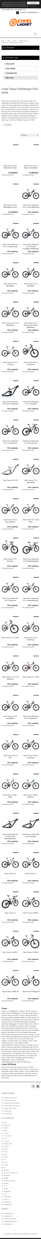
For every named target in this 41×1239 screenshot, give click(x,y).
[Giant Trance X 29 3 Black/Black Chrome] (10, 194)
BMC (5, 1130)
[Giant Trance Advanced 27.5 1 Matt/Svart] (10, 587)
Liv (5, 1167)
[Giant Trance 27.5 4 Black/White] (30, 469)
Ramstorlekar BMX (10, 1108)
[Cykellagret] (20, 22)
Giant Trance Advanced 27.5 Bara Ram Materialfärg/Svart (10, 836)
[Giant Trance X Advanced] (30, 980)
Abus (5, 1123)
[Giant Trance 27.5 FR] (10, 469)
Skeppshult (7, 1191)
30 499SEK (13, 212)
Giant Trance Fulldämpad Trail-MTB (12, 42)
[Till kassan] (17, 12)
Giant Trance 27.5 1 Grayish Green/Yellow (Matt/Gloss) (31, 325)
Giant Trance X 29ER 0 (30, 952)
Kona (5, 1162)
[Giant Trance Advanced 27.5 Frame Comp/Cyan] (10, 391)
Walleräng (7, 1202)
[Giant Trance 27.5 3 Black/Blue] (30, 273)
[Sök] (38, 9)
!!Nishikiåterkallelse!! (10, 1221)
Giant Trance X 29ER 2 (30, 913)
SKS (5, 1194)
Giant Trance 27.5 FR (10, 480)
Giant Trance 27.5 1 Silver (10, 637)
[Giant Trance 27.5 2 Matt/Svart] (30, 626)
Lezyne (6, 1165)
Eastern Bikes (8, 1144)
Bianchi (6, 1128)
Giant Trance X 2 (30, 873)
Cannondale (7, 1136)
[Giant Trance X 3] (10, 862)
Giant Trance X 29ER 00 (10, 991)
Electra (6, 1149)
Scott (5, 1186)
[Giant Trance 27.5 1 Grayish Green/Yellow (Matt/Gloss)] (30, 312)
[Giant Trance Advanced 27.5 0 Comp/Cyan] (30, 430)
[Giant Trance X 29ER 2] (30, 902)
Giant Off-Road (23, 41)
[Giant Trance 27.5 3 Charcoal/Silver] (10, 509)
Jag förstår (33, 2)
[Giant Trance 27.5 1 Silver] (10, 626)
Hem (3, 41)
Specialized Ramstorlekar (11, 1103)
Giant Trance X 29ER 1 (10, 952)
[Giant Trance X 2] (30, 862)
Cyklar (9, 41)
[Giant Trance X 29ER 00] (10, 980)
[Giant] (16, 144)
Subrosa (6, 1199)
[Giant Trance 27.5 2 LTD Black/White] (10, 312)
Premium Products (9, 1181)
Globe (5, 1157)
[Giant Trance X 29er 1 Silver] (10, 784)
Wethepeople (8, 1204)
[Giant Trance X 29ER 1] (10, 941)
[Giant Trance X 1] (10, 902)
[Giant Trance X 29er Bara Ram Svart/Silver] (30, 823)
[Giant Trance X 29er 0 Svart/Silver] (30, 745)
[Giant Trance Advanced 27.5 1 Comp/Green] (10, 430)
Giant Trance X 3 (10, 873)
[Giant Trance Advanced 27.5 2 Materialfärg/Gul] (30, 587)
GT (5, 1159)
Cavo (5, 1138)
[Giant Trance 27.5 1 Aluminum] (10, 548)
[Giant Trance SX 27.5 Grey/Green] (30, 351)
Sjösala (6, 1189)
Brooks (6, 1133)
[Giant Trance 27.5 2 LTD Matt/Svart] (10, 666)
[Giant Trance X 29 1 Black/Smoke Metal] (10, 155)
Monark (6, 1170)
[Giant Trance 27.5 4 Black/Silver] (10, 273)
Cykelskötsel (8, 1216)
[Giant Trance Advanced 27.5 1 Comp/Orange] (10, 233)
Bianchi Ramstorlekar (10, 1098)
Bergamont (7, 1125)
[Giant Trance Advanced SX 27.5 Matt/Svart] (30, 705)
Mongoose (7, 1175)
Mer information (32, 6)
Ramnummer (8, 1114)
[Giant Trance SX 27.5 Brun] (10, 745)
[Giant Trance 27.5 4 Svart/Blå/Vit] (10, 705)
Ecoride (6, 1146)
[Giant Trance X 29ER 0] (30, 941)
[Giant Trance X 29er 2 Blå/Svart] (30, 784)
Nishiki (6, 1178)
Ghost (5, 1152)
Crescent (6, 1141)
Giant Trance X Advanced (30, 991)
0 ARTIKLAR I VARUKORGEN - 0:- (29, 12)
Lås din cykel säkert (10, 1219)
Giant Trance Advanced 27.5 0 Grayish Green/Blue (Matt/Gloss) (31, 246)
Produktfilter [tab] (8, 125)
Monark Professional (10, 1173)
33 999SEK (33, 173)
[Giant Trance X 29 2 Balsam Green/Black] (30, 155)
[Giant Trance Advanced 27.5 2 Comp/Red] (30, 391)
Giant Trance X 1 (10, 913)
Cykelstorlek (8, 1111)
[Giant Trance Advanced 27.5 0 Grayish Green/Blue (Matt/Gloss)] (30, 233)
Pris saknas (33, 212)
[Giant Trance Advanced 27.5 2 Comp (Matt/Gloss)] (30, 194)
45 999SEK (13, 173)
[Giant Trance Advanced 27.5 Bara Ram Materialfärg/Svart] (10, 823)
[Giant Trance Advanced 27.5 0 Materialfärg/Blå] (30, 548)
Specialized (7, 1196)
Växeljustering (8, 1224)
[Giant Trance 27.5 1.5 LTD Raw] (10, 351)
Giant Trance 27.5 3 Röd (31, 677)
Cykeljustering (8, 1213)
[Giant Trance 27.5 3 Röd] (30, 666)
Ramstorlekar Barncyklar (12, 1106)
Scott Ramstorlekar (10, 1100)
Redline (6, 1183)
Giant (14, 41)
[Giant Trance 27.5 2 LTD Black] (30, 509)
